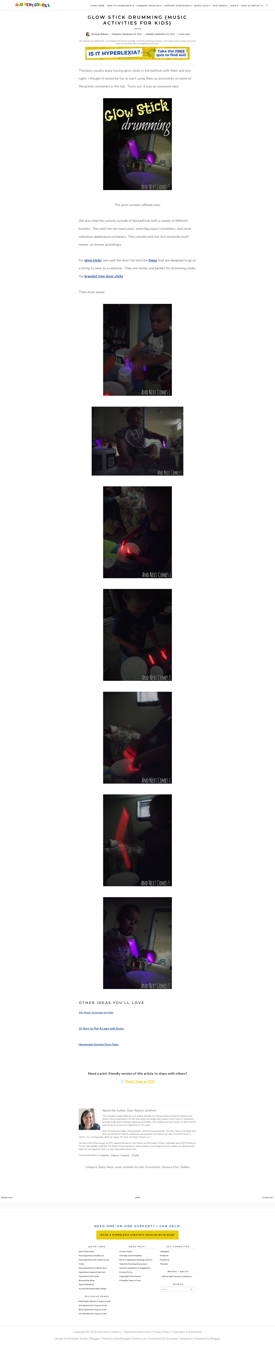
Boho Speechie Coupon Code (92, 1310)
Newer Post (7, 1198)
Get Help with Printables (130, 1256)
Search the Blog (86, 1284)
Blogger (215, 1339)
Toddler (185, 1167)
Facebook (125, 1155)
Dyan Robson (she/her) (141, 1110)
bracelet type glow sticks (104, 276)
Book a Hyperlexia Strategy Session (135, 1260)
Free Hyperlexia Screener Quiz (93, 1268)
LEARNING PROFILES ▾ (149, 5)
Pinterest (115, 1155)
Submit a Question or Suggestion (135, 1268)
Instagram (104, 1155)
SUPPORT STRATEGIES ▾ (178, 5)
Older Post (268, 1198)
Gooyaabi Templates (179, 1339)
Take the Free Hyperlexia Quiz (133, 1264)
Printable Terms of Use (130, 1280)
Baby (101, 1167)
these (152, 260)
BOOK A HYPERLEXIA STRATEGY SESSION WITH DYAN (137, 1235)
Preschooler (153, 1167)
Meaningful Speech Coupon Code (94, 1301)
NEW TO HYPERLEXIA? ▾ (120, 5)
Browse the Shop (87, 1280)
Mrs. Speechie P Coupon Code (93, 1305)
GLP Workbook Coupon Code (92, 1314)
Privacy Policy (125, 1272)
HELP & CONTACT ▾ (252, 5)
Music (110, 1167)
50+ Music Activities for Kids (96, 1012)
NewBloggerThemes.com (130, 1339)
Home (137, 1198)
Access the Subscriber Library (92, 1289)
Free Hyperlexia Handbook (91, 1256)
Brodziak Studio (78, 1339)
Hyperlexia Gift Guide (89, 1276)
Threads (135, 1155)
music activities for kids (129, 1167)
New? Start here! (86, 1251)
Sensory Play (170, 1167)
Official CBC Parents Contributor (177, 1276)
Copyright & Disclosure (130, 1276)
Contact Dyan (125, 1251)
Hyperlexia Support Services (92, 1272)
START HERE (97, 5)
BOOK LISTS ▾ (202, 5)
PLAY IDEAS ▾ (220, 5)
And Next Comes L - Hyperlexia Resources (124, 1332)
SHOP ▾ (234, 5)
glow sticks (93, 260)
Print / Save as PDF (140, 1081)
